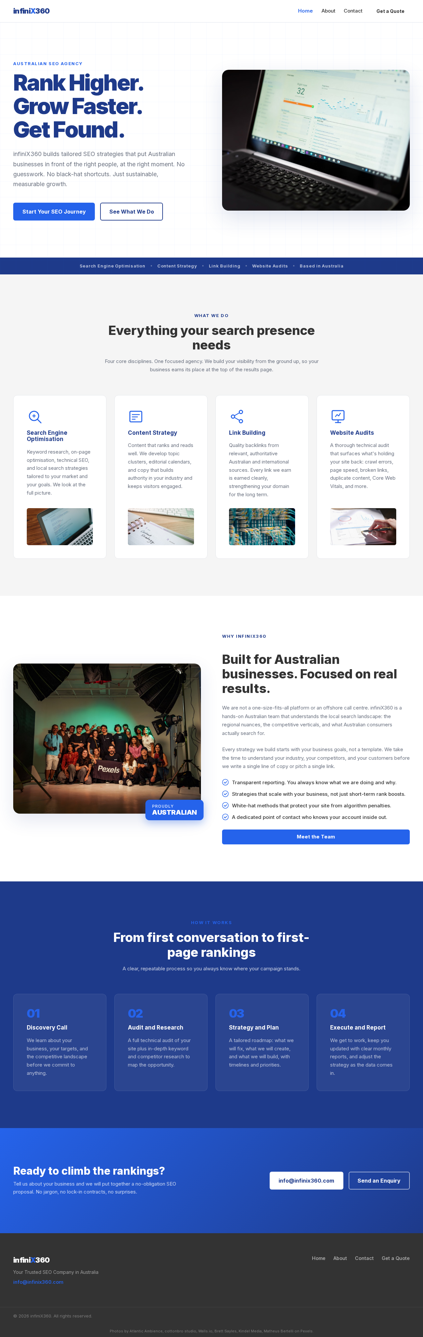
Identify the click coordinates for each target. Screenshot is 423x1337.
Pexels (306, 1331)
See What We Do (131, 211)
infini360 (31, 11)
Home (305, 11)
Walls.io (205, 1331)
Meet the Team (316, 836)
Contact (353, 11)
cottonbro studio (180, 1331)
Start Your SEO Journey (54, 211)
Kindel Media (250, 1331)
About (328, 11)
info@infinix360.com (306, 1180)
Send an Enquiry (379, 1180)
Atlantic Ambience (146, 1331)
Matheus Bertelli (278, 1331)
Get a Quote (390, 11)
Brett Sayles (225, 1331)
